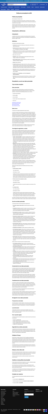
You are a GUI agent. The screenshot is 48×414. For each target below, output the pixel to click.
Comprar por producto (4, 7)
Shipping (8, 9)
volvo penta (28, 7)
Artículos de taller (42, 7)
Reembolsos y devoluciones (16, 394)
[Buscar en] (27, 4)
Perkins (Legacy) (23, 7)
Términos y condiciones (15, 392)
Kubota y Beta (37, 7)
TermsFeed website (19, 163)
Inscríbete (26, 397)
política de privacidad (15, 393)
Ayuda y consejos (3, 9)
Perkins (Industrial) (17, 7)
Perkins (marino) (10, 7)
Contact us (19, 409)
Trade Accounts (17, 9)
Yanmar (33, 7)
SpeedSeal (12, 9)
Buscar (13, 391)
